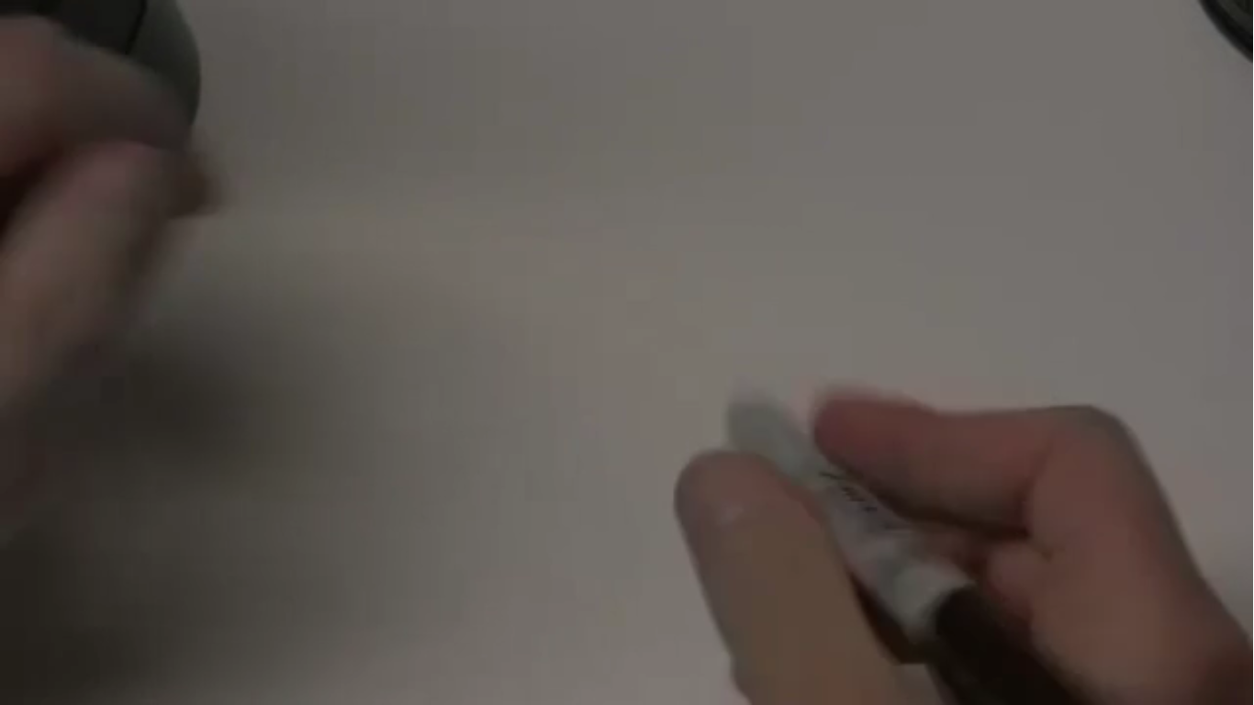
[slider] (580, 685)
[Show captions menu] (1087, 685)
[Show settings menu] (1182, 685)
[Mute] (1135, 685)
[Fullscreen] (1230, 685)
